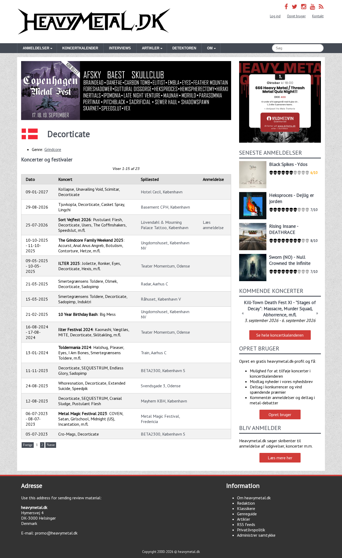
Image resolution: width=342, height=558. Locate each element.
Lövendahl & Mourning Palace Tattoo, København (164, 225)
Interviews (120, 48)
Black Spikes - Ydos (288, 164)
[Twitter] (294, 6)
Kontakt (318, 16)
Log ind (275, 16)
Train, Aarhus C (153, 352)
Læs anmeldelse (213, 225)
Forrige (27, 445)
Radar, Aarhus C (154, 283)
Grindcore (52, 149)
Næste (51, 445)
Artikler (243, 519)
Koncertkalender (80, 48)
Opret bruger (296, 16)
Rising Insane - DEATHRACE (283, 229)
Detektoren (184, 48)
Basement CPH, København (165, 207)
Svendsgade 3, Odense (161, 385)
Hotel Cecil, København (161, 191)
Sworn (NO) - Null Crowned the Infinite (289, 260)
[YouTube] (312, 6)
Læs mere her (280, 457)
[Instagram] (303, 6)
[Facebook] (286, 6)
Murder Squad (298, 308)
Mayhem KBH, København (164, 401)
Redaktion (246, 503)
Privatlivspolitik (251, 529)
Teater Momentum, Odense (165, 266)
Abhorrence (274, 315)
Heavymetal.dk (94, 21)
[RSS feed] (321, 6)
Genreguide (247, 513)
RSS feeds (246, 524)
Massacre (273, 308)
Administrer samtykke (256, 535)
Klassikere (246, 508)
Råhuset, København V (161, 299)
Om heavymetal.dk (254, 497)
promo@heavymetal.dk (56, 533)
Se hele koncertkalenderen (280, 335)
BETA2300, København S (163, 370)
